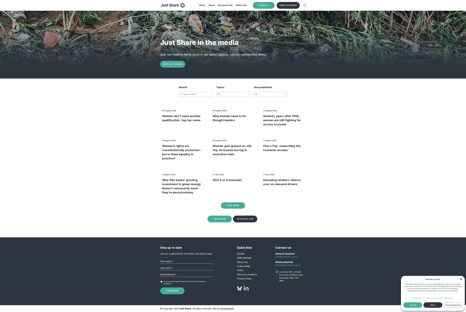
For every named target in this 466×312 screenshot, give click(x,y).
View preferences (453, 305)
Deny (433, 305)
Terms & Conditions (424, 298)
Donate (241, 253)
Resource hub (225, 5)
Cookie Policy (448, 298)
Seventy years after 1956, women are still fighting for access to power (282, 120)
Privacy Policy (437, 298)
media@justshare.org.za (288, 265)
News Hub (219, 219)
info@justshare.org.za (286, 256)
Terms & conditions (247, 274)
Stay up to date (172, 64)
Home (202, 5)
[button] (461, 279)
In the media (243, 266)
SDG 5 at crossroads (227, 180)
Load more (233, 205)
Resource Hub (245, 219)
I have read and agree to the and (184, 282)
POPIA (414, 298)
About (211, 5)
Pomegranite (227, 308)
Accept (413, 305)
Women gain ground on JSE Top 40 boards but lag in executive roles (232, 150)
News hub (241, 5)
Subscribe (172, 291)
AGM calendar (244, 258)
